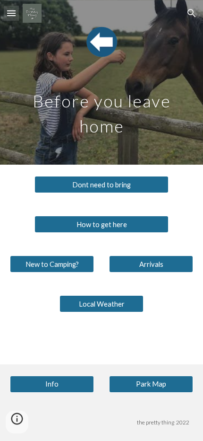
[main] (102, 110)
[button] (11, 13)
